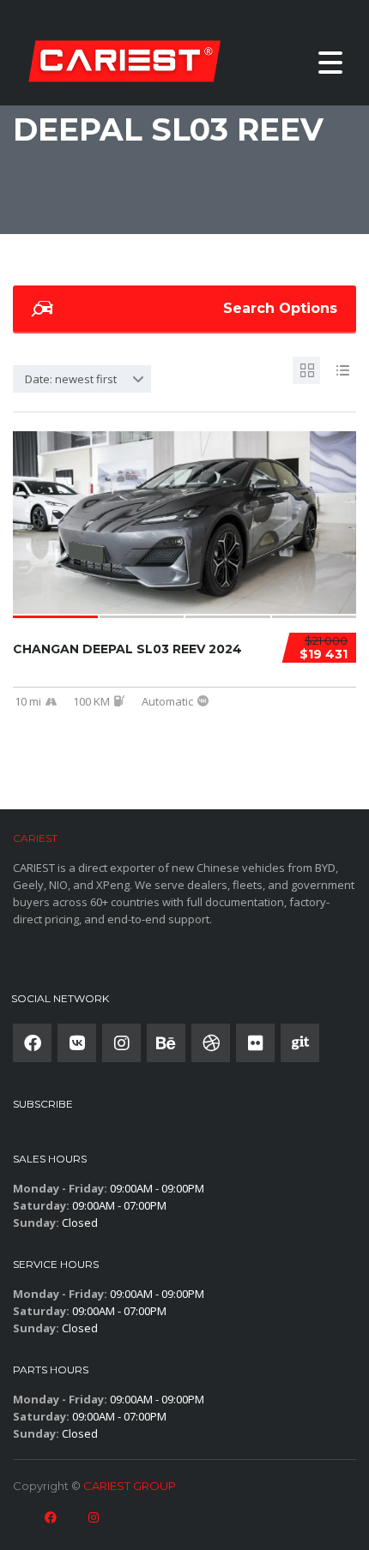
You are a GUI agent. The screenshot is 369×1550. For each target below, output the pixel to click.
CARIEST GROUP (129, 1486)
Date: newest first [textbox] (71, 379)
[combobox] (82, 379)
